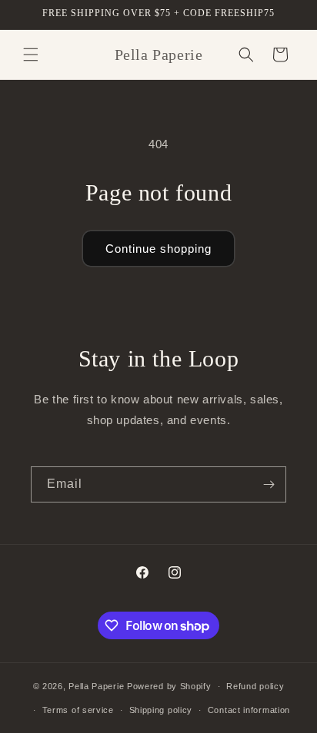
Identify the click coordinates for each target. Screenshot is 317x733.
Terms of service (78, 710)
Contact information (249, 710)
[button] (31, 54)
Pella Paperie (96, 686)
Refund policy (255, 686)
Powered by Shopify (169, 686)
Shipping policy (161, 710)
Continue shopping (158, 248)
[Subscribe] (268, 484)
